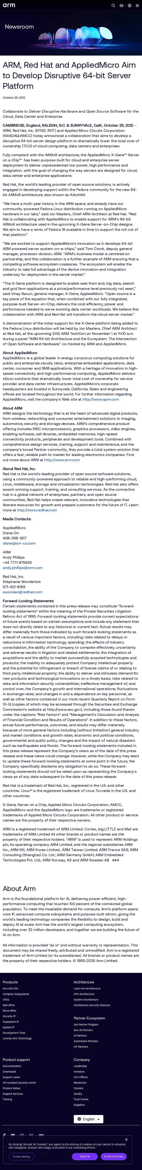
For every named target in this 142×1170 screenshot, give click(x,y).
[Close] (126, 1139)
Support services (13, 1093)
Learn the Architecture (87, 988)
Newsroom (19, 26)
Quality (78, 1093)
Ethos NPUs (9, 1010)
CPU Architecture (84, 994)
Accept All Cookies (113, 1156)
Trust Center (81, 1099)
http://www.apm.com (101, 399)
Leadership (80, 1066)
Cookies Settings (21, 1156)
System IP (8, 1027)
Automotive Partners (86, 1041)
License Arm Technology (17, 1038)
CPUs (6, 999)
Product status (11, 1088)
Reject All (84, 1156)
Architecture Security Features (92, 1005)
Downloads (9, 1071)
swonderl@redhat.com (22, 592)
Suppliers (79, 1104)
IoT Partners (81, 1046)
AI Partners (80, 1035)
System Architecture (86, 999)
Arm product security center (19, 1082)
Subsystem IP (11, 1021)
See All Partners (83, 1030)
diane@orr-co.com (19, 543)
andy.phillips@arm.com (23, 567)
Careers (78, 1088)
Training (7, 1099)
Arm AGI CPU (10, 988)
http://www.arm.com (62, 460)
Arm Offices (81, 1077)
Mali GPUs (9, 1005)
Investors (79, 1071)
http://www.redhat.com (37, 510)
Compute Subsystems (16, 994)
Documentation (12, 1066)
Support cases (11, 1077)
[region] (67, 1149)
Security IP (9, 1016)
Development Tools (14, 1032)
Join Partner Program (86, 1024)
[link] (9, 6)
